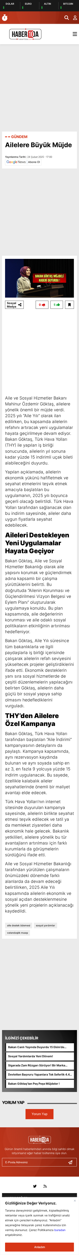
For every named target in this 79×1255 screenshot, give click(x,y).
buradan (59, 1230)
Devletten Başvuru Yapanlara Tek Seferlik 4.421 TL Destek (40, 1075)
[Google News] (23, 162)
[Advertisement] (39, 87)
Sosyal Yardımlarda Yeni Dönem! (30, 1056)
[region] (39, 1226)
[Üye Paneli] (73, 17)
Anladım (39, 1247)
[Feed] (45, 1186)
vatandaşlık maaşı (17, 932)
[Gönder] (72, 1162)
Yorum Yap (39, 1114)
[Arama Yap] (65, 17)
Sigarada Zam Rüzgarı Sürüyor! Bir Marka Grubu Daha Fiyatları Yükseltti (36, 1066)
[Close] (74, 1200)
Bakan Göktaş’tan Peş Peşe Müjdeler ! (34, 1083)
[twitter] (34, 1186)
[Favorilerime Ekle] (69, 305)
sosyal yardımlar (45, 925)
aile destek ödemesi (18, 925)
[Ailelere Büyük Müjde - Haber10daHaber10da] (25, 34)
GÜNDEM (19, 137)
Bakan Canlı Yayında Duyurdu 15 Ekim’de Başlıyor (36, 1047)
